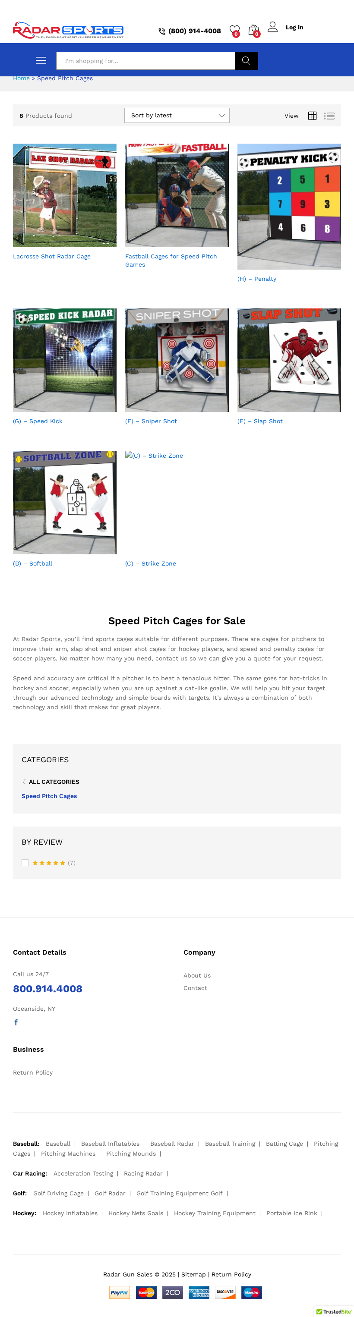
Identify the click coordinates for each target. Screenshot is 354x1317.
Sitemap (193, 1274)
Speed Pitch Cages (49, 795)
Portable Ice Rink (291, 1213)
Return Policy (33, 1072)
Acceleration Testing (83, 1173)
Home (21, 78)
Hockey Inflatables (70, 1213)
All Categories (54, 781)
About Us (197, 975)
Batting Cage (284, 1143)
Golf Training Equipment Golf (179, 1193)
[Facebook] (16, 1023)
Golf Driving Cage (58, 1193)
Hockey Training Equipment (215, 1213)
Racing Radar (143, 1173)
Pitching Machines (68, 1153)
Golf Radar (110, 1193)
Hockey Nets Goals (135, 1213)
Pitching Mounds (131, 1153)
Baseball (58, 1143)
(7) (54, 863)
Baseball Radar (172, 1143)
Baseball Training (230, 1143)
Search (246, 61)
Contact (195, 987)
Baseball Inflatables (110, 1143)
